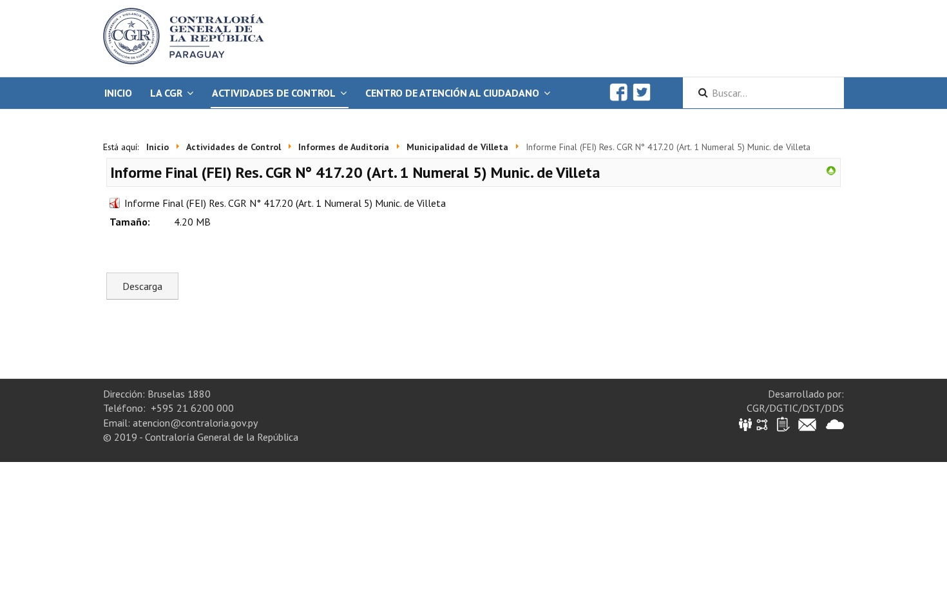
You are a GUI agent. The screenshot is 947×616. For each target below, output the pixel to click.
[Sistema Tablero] (782, 423)
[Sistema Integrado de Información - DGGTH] (746, 423)
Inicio (118, 92)
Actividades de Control (274, 92)
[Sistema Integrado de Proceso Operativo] (762, 423)
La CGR (166, 92)
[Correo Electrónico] (807, 423)
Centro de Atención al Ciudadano (452, 92)
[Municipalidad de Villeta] (831, 169)
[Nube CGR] (835, 423)
